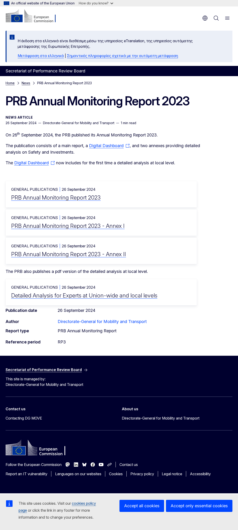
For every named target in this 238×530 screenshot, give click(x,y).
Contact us (128, 464)
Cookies (116, 474)
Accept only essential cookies (199, 505)
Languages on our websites (78, 474)
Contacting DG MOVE (24, 418)
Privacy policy (142, 474)
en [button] (205, 18)
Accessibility (200, 474)
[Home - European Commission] (34, 16)
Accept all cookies (141, 505)
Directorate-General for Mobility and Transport (102, 321)
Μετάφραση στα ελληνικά (41, 55)
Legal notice (172, 474)
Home (10, 83)
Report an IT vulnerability (26, 474)
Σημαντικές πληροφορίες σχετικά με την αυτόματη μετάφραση (122, 55)
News (26, 83)
